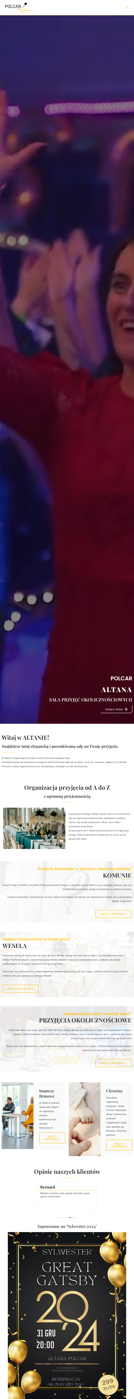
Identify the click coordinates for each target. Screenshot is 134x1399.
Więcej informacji (52, 1138)
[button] (5, 1197)
